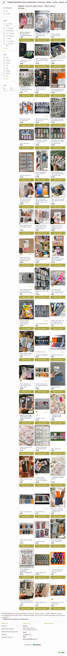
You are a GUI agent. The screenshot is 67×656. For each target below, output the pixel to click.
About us (4, 626)
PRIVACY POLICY (7, 637)
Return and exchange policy (10, 632)
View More (6, 48)
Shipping (4, 634)
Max (11, 88)
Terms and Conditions (8, 629)
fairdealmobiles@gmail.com (30, 639)
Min (4, 88)
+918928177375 (27, 634)
